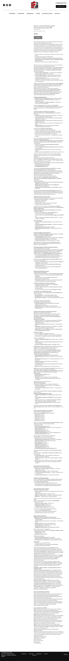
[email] (10, 5)
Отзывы (38, 13)
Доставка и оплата (47, 13)
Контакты (57, 13)
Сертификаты (30, 13)
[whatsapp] (7, 5)
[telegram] (4, 5)
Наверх (65, 654)
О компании (20, 13)
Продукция (12, 13)
